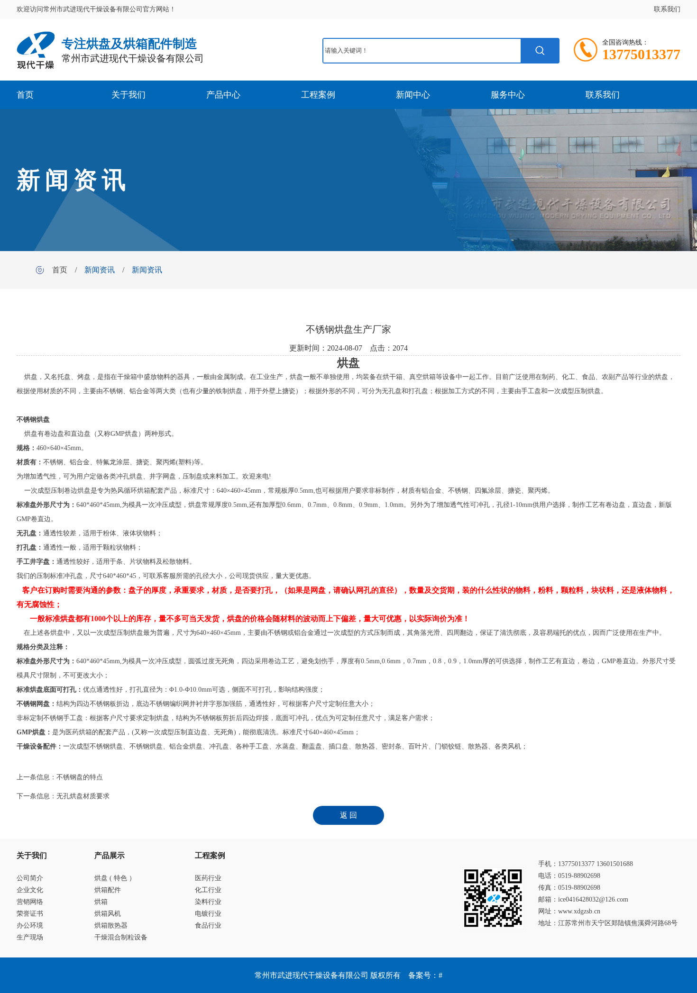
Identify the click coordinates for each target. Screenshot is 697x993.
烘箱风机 (107, 913)
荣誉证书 (30, 913)
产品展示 (109, 855)
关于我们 (128, 94)
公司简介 (30, 878)
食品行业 (208, 925)
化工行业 (208, 890)
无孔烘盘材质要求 (83, 796)
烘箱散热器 (111, 925)
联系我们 (667, 9)
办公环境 (30, 925)
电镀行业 (208, 913)
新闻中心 (413, 94)
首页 (25, 94)
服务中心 (508, 94)
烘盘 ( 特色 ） (115, 878)
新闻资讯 (99, 270)
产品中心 (223, 94)
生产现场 (30, 937)
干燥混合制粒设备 (120, 937)
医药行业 (208, 878)
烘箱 (101, 901)
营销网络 (30, 901)
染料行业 (208, 901)
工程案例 (318, 94)
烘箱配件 (107, 890)
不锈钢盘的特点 (79, 777)
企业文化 (30, 890)
